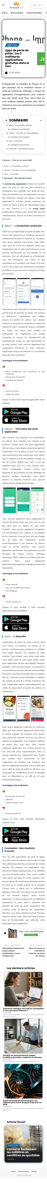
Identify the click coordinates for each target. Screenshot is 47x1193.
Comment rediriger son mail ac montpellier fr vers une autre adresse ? (23, 1009)
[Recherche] (34, 5)
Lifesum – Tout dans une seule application (24, 133)
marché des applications (15, 184)
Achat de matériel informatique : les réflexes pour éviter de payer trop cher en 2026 (22, 1102)
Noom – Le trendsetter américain (20, 125)
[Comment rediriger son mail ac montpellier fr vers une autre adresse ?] (23, 989)
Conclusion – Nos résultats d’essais (21, 149)
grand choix (39, 208)
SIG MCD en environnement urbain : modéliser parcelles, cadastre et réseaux (22, 1056)
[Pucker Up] (16, 5)
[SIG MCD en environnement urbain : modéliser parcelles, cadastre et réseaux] (23, 1036)
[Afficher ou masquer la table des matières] (35, 120)
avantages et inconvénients (20, 129)
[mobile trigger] (4, 5)
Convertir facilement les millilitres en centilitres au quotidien (23, 1152)
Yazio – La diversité (15, 141)
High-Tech (12, 45)
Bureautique (13, 1145)
